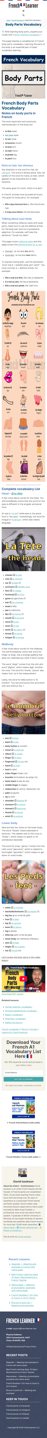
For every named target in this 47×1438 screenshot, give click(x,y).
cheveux (6, 172)
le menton (17, 579)
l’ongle (21, 761)
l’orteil (14, 950)
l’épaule (20, 800)
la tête (18, 493)
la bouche (19, 618)
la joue (19, 575)
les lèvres (16, 614)
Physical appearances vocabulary (21, 1011)
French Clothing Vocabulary (26, 35)
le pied (15, 919)
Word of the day (29, 1029)
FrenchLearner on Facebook (18, 1406)
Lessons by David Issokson (15, 1032)
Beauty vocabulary (14, 1015)
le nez (16, 626)
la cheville (18, 907)
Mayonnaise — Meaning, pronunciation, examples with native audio (23, 1288)
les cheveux (17, 602)
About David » (10, 1227)
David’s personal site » (29, 1227)
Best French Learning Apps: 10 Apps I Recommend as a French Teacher (24, 1277)
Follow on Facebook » (13, 1230)
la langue (16, 519)
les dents (18, 630)
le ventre (21, 804)
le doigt (17, 758)
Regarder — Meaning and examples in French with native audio (23, 1267)
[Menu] (23, 11)
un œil (15, 513)
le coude (18, 754)
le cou (16, 622)
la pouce (19, 812)
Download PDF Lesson (13, 994)
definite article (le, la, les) (30, 244)
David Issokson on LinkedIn (17, 1418)
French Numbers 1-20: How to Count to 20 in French (24, 1296)
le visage (17, 590)
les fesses (32, 911)
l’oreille (15, 583)
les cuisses (20, 946)
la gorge (18, 633)
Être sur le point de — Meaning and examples (22, 1304)
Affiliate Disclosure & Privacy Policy (21, 1347)
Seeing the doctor (13, 1022)
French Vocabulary (18, 20)
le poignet (18, 816)
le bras (15, 738)
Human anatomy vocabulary (18, 1007)
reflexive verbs (26, 241)
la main (16, 765)
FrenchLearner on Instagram (18, 1410)
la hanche (16, 923)
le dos (16, 742)
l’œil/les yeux (24, 587)
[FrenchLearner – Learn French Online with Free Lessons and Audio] (23, 5)
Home (8, 20)
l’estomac (21, 808)
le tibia (16, 943)
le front (20, 594)
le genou (17, 927)
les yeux (9, 135)
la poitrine (19, 750)
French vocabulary (11, 1029)
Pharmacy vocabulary (15, 1019)
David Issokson (24, 1236)
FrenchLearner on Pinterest (17, 1414)
